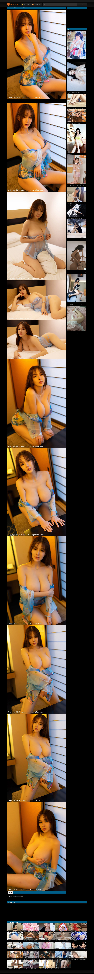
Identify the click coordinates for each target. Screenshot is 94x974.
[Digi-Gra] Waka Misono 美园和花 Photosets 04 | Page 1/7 (76, 186)
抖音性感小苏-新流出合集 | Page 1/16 (73, 333)
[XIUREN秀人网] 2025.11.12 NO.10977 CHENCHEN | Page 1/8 (76, 93)
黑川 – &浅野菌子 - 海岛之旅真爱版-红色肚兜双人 (79, 931)
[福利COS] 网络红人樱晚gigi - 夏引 (61, 940)
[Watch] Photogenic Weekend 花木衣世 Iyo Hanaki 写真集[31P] (47, 931)
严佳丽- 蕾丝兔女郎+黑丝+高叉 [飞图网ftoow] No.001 (15, 959)
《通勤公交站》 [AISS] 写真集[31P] (45, 968)
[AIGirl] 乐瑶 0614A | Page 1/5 (72, 154)
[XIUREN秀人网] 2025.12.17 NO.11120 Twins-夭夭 (79, 940)
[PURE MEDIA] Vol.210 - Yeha (60, 968)
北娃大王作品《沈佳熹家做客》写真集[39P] (31, 940)
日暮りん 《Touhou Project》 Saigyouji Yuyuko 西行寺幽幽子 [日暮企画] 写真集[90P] (15, 940)
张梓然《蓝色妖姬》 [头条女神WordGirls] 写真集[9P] (63, 959)
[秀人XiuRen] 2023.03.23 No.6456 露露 (15, 931)
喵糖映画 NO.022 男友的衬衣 (44, 950)
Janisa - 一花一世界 (58, 931)
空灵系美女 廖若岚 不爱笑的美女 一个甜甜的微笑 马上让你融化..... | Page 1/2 (76, 240)
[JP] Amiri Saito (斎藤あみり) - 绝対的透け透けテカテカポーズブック (79, 950)
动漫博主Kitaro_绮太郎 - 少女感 (61, 950)
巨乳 (18, 896)
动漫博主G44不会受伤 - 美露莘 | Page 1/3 (74, 218)
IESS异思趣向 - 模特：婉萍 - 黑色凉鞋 (14, 968)
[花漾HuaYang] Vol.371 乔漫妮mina (30, 950)
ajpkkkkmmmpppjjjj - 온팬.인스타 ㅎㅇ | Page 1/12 (76, 203)
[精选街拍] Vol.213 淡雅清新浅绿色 (30, 959)
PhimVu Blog (12, 4)
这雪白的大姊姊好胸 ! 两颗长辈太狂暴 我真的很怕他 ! (79, 959)
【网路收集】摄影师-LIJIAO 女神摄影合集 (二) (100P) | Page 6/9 (76, 272)
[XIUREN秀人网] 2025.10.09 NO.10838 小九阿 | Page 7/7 (76, 305)
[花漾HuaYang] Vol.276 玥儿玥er (45, 940)
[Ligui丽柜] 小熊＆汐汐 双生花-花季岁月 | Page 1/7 (76, 108)
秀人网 (15, 896)
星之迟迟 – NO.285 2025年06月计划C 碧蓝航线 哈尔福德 (31, 931)
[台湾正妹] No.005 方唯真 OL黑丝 (30, 968)
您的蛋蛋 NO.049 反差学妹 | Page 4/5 (73, 123)
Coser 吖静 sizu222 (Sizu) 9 (72, 61)
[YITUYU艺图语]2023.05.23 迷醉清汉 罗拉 (46, 959)
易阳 (22, 896)
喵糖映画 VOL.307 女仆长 (12, 950)
